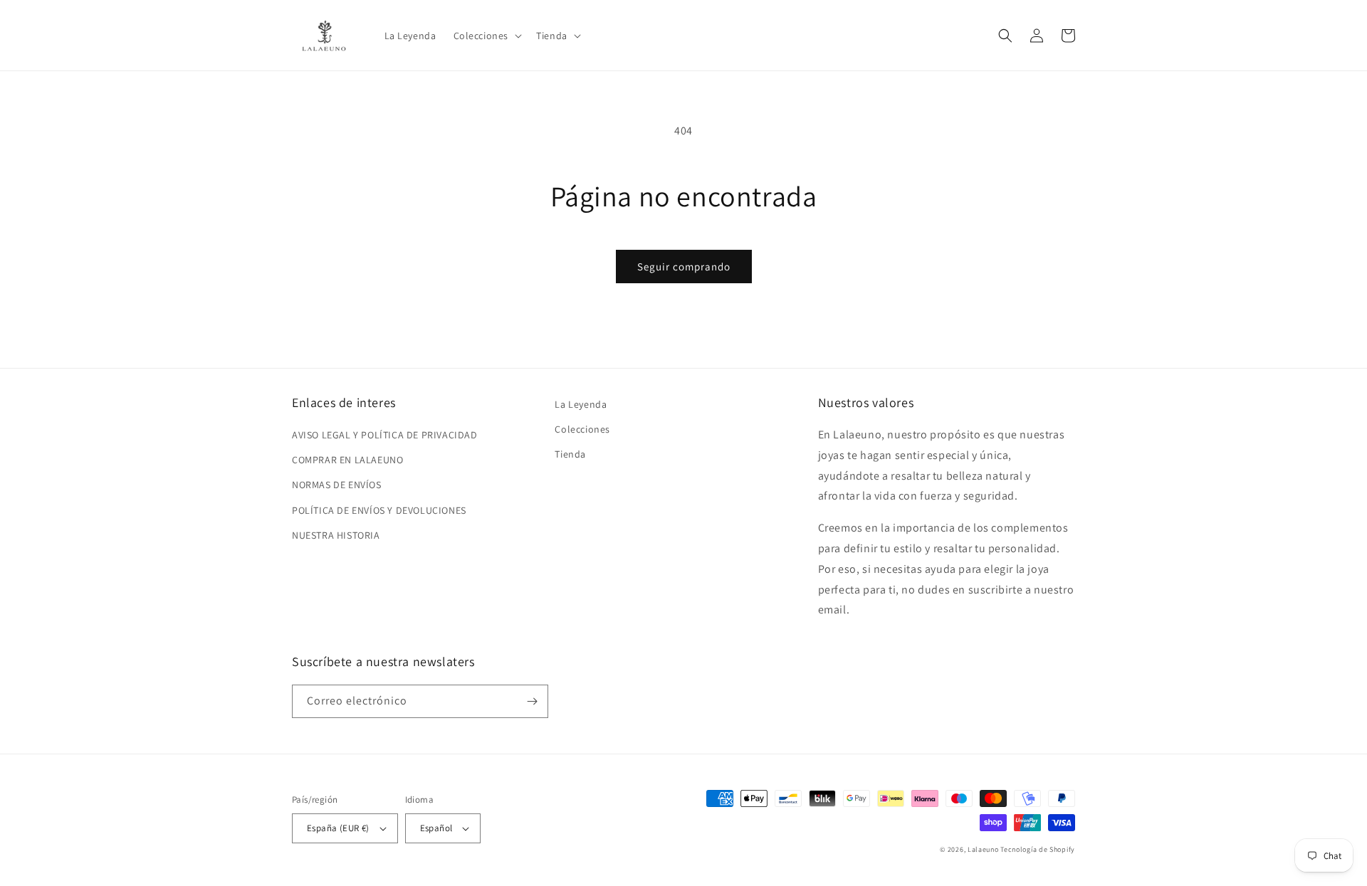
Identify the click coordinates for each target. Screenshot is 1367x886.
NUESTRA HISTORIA (336, 535)
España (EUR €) (338, 828)
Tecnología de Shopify (1037, 849)
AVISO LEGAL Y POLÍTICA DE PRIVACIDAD (385, 434)
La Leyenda (581, 404)
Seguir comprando (683, 266)
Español (436, 828)
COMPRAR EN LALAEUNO (347, 459)
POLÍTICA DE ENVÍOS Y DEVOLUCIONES (379, 510)
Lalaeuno (983, 849)
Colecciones (582, 429)
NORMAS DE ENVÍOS (337, 484)
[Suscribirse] (532, 701)
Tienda (570, 454)
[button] (486, 36)
